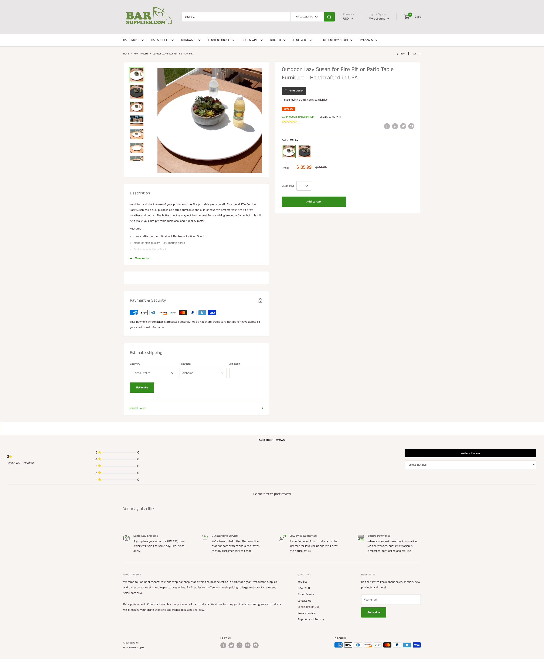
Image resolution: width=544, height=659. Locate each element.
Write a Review (470, 453)
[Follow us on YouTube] (256, 645)
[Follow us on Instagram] (239, 645)
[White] (289, 151)
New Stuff (304, 588)
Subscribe (374, 612)
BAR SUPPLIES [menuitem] (160, 40)
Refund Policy (137, 408)
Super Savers (306, 594)
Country (135, 364)
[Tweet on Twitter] (403, 126)
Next (415, 54)
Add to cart (314, 202)
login (293, 99)
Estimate (142, 387)
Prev (402, 54)
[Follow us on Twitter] (231, 645)
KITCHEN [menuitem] (275, 40)
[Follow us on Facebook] (223, 645)
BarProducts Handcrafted (298, 117)
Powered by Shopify (133, 647)
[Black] (304, 151)
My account (377, 18)
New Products (141, 54)
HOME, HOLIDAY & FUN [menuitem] (334, 40)
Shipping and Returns (311, 619)
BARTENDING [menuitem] (131, 40)
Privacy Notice (307, 613)
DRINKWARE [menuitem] (188, 40)
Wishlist (302, 582)
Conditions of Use (308, 607)
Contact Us (304, 601)
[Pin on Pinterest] (395, 126)
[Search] (329, 16)
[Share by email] (411, 126)
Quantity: (288, 186)
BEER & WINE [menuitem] (250, 40)
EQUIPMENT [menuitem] (300, 40)
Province (185, 364)
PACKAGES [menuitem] (366, 40)
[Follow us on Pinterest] (248, 645)
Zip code (234, 364)
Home (126, 54)
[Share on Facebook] (387, 126)
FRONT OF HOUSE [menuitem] (219, 40)
